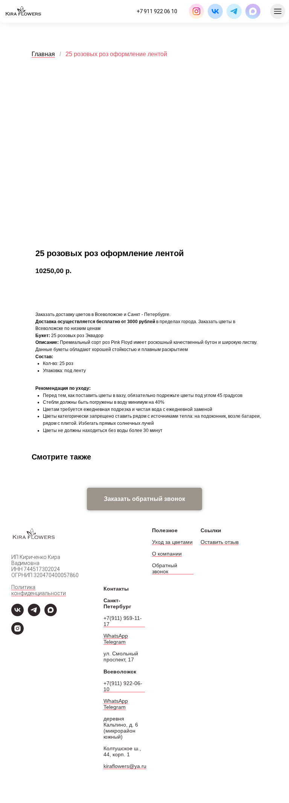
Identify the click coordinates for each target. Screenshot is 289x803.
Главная (43, 54)
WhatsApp (115, 636)
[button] (144, 499)
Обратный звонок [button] (164, 568)
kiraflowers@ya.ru (124, 766)
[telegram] (34, 614)
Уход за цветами (172, 542)
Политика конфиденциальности (38, 590)
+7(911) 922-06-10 (122, 686)
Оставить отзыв (220, 542)
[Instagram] (17, 632)
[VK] (17, 614)
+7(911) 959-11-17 (122, 621)
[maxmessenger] (50, 614)
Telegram (114, 642)
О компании (167, 554)
